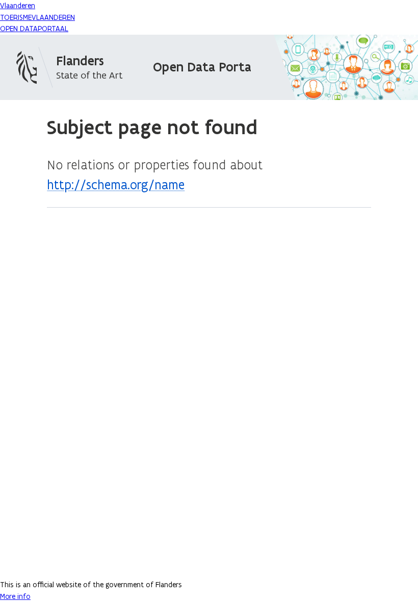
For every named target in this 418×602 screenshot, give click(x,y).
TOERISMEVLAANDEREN (37, 17)
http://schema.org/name (116, 185)
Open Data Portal (204, 67)
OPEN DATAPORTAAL (34, 28)
